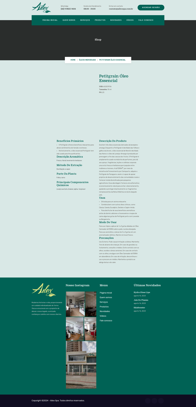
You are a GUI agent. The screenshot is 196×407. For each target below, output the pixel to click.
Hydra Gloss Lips (142, 292)
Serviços (85, 20)
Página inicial (50, 20)
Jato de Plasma (141, 300)
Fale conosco (145, 20)
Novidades (116, 20)
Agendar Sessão (151, 7)
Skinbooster (139, 308)
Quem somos (69, 20)
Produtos (100, 20)
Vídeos (130, 20)
